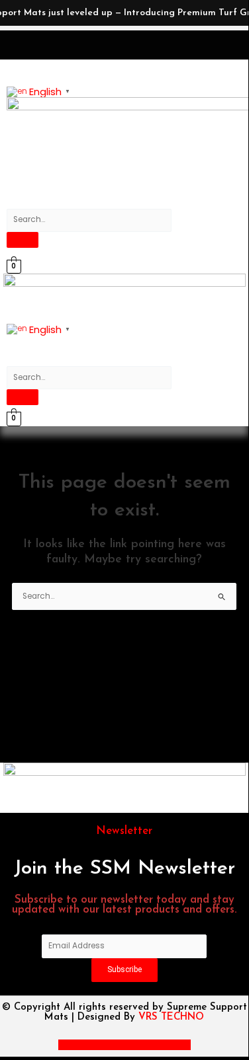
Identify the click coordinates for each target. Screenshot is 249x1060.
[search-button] (22, 240)
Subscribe (124, 969)
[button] (56, 159)
